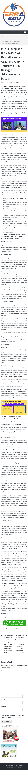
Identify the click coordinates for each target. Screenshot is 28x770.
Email (3, 699)
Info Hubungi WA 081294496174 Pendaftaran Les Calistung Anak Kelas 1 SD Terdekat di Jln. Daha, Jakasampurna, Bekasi (19, 644)
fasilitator (3, 497)
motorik (25, 374)
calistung (17, 628)
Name (3, 693)
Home (3, 37)
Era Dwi (19, 82)
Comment (4, 670)
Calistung (9, 37)
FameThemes (17, 767)
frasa (20, 292)
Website (3, 706)
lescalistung (17, 591)
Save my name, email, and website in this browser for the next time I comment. (12, 716)
